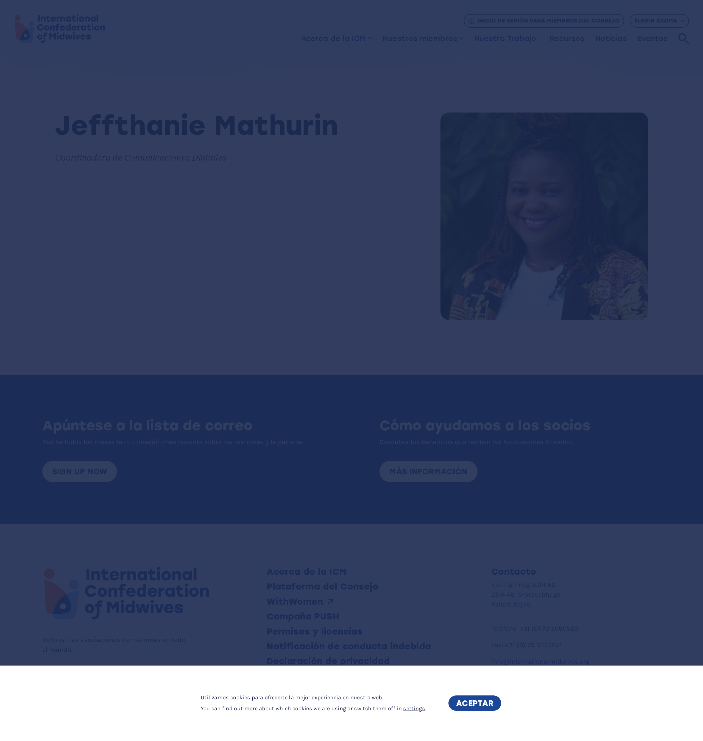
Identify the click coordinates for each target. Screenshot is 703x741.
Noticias (611, 38)
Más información (428, 471)
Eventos (653, 38)
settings (414, 709)
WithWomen (295, 601)
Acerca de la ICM (333, 38)
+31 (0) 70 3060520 (549, 628)
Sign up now (79, 471)
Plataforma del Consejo (322, 586)
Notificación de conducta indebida (349, 646)
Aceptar (474, 703)
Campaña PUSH (303, 616)
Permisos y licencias (315, 631)
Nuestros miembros (420, 38)
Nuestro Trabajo (505, 38)
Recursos (567, 38)
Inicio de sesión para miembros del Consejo (548, 20)
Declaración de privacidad (328, 661)
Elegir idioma (655, 20)
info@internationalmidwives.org (540, 661)
